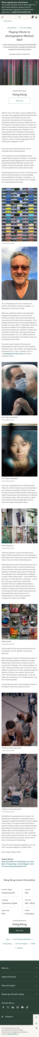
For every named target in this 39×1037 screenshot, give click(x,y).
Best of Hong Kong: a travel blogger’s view (18, 864)
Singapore (9, 1016)
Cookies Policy (12, 1034)
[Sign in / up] (36, 17)
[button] (36, 1028)
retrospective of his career (13, 354)
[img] (36, 2)
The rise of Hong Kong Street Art (14, 866)
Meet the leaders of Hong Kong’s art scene (18, 861)
